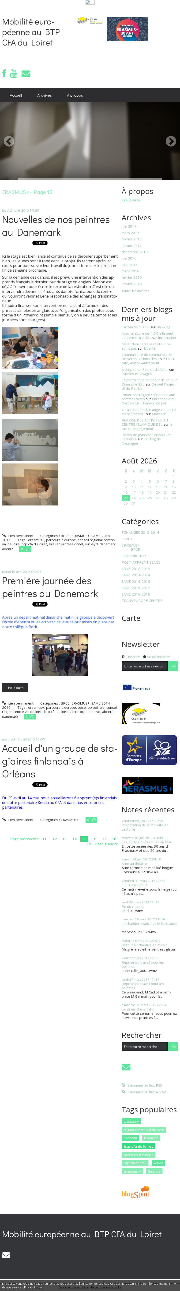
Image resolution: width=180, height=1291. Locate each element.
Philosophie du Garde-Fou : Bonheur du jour (148, 400)
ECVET (127, 539)
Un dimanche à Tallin (138, 1009)
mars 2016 (130, 271)
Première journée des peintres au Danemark (50, 587)
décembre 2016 (135, 252)
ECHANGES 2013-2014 (140, 532)
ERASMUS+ (80, 535)
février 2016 (132, 277)
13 (64, 838)
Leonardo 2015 (134, 556)
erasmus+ (36, 539)
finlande (154, 1171)
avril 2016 (130, 265)
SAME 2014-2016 (136, 581)
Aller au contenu (15, 9)
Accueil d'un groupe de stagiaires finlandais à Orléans (59, 760)
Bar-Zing (163, 327)
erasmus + (132, 1171)
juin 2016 (129, 258)
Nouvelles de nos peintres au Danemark (56, 225)
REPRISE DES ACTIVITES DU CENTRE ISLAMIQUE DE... (145, 422)
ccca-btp (79, 711)
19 (89, 844)
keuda (158, 1163)
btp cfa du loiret (34, 544)
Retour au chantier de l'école (145, 945)
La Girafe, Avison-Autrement (148, 360)
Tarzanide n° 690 (136, 327)
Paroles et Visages (137, 373)
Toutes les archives (135, 291)
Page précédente (24, 838)
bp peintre (96, 707)
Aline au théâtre (134, 863)
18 (114, 838)
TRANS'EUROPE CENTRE (142, 600)
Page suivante (106, 844)
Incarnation (167, 337)
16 (94, 838)
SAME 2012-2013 (136, 568)
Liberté (150, 348)
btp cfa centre (135, 1163)
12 (54, 838)
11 (44, 838)
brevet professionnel (66, 544)
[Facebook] (4, 73)
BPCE (65, 535)
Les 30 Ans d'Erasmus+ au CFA (146, 842)
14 (74, 838)
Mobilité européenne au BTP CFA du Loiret (31, 31)
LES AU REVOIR (134, 885)
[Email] (26, 73)
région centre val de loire (144, 1129)
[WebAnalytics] (90, 2)
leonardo (151, 1138)
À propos (75, 95)
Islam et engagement (148, 426)
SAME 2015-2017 (136, 588)
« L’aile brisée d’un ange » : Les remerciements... (149, 411)
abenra (7, 549)
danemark (108, 544)
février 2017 (132, 239)
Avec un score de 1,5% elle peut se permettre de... (147, 335)
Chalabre (159, 413)
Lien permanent (20, 535)
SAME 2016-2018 (136, 594)
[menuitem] (16, 95)
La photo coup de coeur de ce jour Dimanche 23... (149, 382)
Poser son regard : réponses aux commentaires (148, 396)
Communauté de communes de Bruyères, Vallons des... (147, 356)
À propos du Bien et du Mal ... (145, 369)
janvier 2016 (132, 284)
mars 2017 (130, 233)
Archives (44, 95)
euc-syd (91, 544)
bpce (82, 707)
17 (104, 838)
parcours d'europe (61, 539)
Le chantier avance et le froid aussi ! (149, 925)
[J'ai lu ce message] (175, 1283)
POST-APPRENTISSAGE (141, 562)
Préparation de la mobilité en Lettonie (145, 827)
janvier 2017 (132, 245)
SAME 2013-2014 (136, 575)
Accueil (16, 95)
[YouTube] (13, 73)
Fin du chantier (133, 906)
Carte (131, 618)
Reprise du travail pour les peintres (143, 964)
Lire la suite (15, 687)
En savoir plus (33, 1287)
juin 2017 (129, 226)
